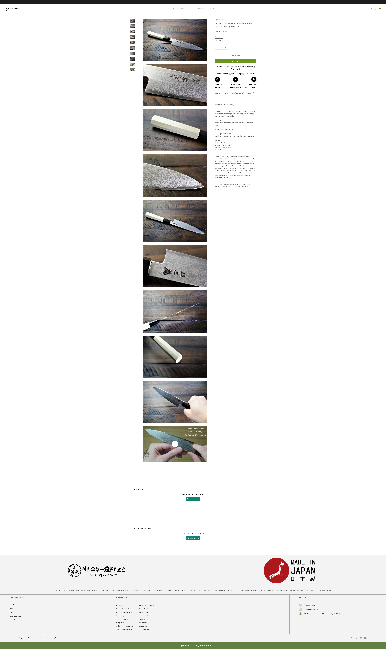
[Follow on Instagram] (356, 638)
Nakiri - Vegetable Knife (124, 616)
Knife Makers (14, 620)
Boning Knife (143, 623)
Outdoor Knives (144, 629)
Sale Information (43, 638)
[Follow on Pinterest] (360, 638)
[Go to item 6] (132, 48)
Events (12, 609)
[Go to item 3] (132, 31)
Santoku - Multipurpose (124, 612)
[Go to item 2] (132, 26)
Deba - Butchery (145, 609)
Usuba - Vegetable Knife (124, 626)
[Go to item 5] (132, 43)
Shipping (22, 638)
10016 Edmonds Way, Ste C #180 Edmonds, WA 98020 (321, 614)
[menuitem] (173, 9)
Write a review (193, 499)
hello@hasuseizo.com (310, 610)
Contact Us (14, 612)
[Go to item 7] (132, 54)
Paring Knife (120, 623)
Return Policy (31, 638)
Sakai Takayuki (219, 20)
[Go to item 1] (132, 21)
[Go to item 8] (132, 59)
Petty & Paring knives (222, 184)
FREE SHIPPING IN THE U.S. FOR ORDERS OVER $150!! (193, 2)
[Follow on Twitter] (351, 638)
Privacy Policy (54, 638)
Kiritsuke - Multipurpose (124, 629)
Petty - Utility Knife (122, 619)
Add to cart (235, 55)
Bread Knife (143, 626)
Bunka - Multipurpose (146, 606)
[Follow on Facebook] (347, 638)
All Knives (119, 606)
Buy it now (235, 61)
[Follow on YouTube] (365, 638)
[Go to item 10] (132, 69)
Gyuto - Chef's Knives (123, 609)
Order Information (16, 616)
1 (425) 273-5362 (309, 605)
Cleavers (142, 619)
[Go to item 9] (132, 65)
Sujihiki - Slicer (144, 612)
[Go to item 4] (132, 37)
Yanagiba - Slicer (145, 616)
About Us (13, 605)
